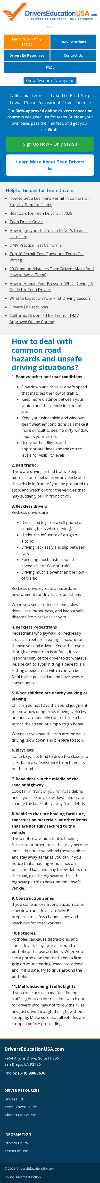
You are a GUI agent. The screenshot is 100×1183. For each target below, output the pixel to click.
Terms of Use (16, 1150)
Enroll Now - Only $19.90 (27, 41)
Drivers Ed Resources (26, 55)
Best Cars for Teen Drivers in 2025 (40, 213)
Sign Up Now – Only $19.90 (50, 144)
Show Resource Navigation (50, 80)
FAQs (50, 67)
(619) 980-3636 (31, 1073)
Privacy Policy (16, 1142)
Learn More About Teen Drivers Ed (50, 165)
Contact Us (73, 55)
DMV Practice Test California (35, 245)
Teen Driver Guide (26, 221)
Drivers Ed (13, 1099)
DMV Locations (73, 41)
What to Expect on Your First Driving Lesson (49, 298)
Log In (50, 26)
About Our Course (20, 1114)
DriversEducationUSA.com (34, 1049)
